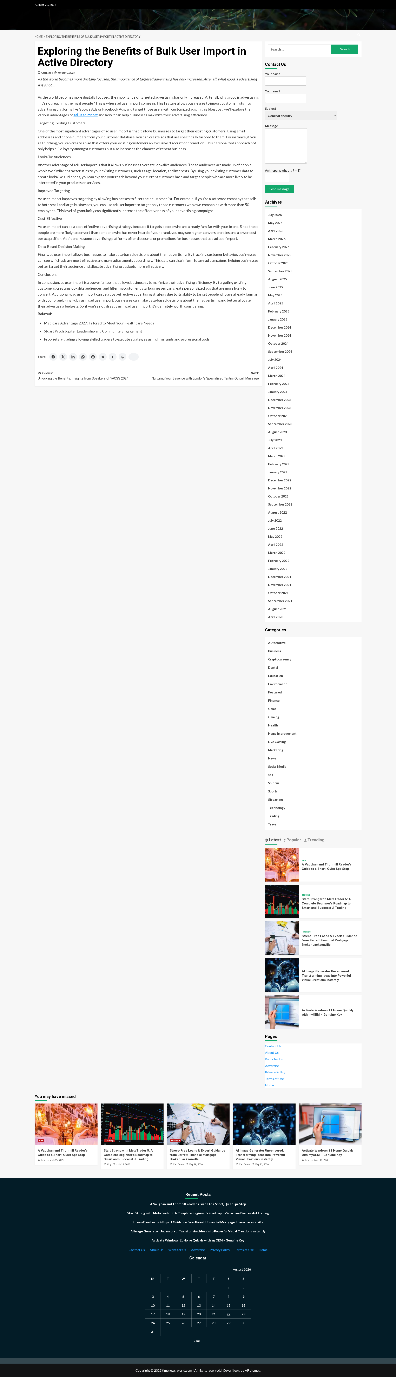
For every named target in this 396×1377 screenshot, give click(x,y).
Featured (275, 692)
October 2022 (278, 496)
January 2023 (277, 472)
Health (273, 725)
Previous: (83, 376)
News (272, 758)
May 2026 (275, 223)
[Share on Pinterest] (93, 357)
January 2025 (277, 319)
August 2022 (277, 512)
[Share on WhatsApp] (83, 357)
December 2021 (279, 577)
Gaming (273, 717)
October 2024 (278, 343)
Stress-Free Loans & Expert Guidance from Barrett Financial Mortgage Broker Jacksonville (329, 940)
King (43, 1160)
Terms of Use (274, 1079)
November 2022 (279, 488)
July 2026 (275, 215)
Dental (273, 667)
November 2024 (279, 335)
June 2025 (275, 287)
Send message (279, 189)
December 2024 (279, 327)
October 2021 (278, 593)
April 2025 (275, 303)
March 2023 (276, 456)
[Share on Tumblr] (113, 357)
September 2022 (280, 504)
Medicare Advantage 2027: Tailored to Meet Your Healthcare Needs (99, 323)
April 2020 (275, 617)
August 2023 (277, 432)
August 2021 (277, 609)
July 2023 (275, 440)
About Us (272, 1052)
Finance (274, 700)
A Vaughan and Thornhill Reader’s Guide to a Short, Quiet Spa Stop (198, 1204)
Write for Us (274, 1059)
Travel (272, 824)
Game (272, 709)
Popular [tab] (293, 839)
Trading (273, 816)
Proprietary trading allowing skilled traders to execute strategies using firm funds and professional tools (127, 339)
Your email (272, 91)
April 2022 (275, 544)
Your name (272, 74)
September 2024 (280, 351)
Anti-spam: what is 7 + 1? (283, 170)
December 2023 (279, 400)
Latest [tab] (274, 839)
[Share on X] (63, 357)
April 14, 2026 (321, 1160)
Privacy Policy (275, 1072)
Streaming (275, 799)
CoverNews (231, 1370)
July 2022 (275, 520)
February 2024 (278, 384)
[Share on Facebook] (53, 357)
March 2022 (276, 552)
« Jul (197, 1341)
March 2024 (276, 375)
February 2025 (278, 311)
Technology (276, 808)
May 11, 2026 (262, 1164)
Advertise (272, 1066)
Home (269, 1085)
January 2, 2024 (66, 72)
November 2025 (279, 255)
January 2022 (277, 569)
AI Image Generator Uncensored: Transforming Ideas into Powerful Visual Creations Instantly (326, 975)
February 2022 (278, 560)
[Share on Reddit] (103, 357)
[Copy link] (133, 357)
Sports (273, 791)
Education (275, 676)
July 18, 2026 (123, 1164)
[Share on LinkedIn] (73, 357)
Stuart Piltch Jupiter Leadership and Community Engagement (93, 331)
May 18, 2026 (196, 1164)
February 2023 (278, 464)
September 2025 (280, 271)
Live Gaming (277, 742)
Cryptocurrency (279, 659)
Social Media (277, 766)
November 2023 (279, 408)
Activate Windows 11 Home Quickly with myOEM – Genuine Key (198, 1240)
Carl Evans (47, 72)
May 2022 (275, 536)
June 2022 (275, 528)
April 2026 (275, 231)
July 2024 (275, 359)
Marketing (275, 750)
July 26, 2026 (57, 1160)
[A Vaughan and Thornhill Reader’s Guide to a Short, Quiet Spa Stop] (282, 864)
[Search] (359, 35)
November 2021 (279, 585)
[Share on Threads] (122, 357)
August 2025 (277, 279)
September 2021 (280, 601)
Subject (270, 108)
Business (274, 651)
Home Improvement (282, 733)
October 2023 (278, 416)
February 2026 (278, 247)
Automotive (277, 643)
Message (271, 126)
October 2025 (278, 263)
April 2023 (275, 448)
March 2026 (276, 239)
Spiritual (274, 783)
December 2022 (279, 480)
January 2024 (277, 392)
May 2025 (275, 295)
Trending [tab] (315, 839)
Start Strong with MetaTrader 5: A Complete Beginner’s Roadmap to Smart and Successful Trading (326, 903)
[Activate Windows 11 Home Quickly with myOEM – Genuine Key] (282, 1012)
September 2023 (280, 424)
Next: (205, 376)
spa (270, 775)
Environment (277, 684)
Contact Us (273, 1046)
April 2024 (275, 367)
